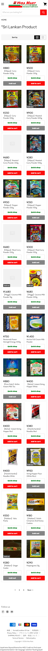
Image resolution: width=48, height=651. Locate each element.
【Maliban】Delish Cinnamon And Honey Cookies (35, 520)
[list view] (43, 37)
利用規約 (35, 630)
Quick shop (12, 78)
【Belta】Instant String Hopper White (36, 385)
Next (29, 590)
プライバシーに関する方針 (28, 633)
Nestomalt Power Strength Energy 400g (12, 340)
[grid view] (37, 37)
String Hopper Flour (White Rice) (34, 475)
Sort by (14, 37)
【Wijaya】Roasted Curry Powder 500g (34, 117)
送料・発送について (30, 635)
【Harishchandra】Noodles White (10, 475)
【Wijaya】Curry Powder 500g (9, 72)
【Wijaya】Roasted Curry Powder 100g (34, 161)
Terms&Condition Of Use (21, 630)
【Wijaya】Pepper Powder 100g (34, 206)
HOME (4, 20)
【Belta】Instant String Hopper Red (12, 430)
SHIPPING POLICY (14, 635)
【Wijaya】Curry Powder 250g (33, 72)
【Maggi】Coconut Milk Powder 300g (36, 296)
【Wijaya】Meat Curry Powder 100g (35, 251)
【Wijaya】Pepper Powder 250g (10, 206)
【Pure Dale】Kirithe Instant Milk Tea (11, 385)
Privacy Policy (11, 633)
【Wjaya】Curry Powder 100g (9, 117)
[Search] (43, 12)
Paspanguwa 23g (33, 565)
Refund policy (31, 638)
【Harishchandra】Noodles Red (34, 430)
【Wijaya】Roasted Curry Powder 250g (10, 161)
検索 (8, 630)
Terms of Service (18, 638)
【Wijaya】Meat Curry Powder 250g (12, 251)
